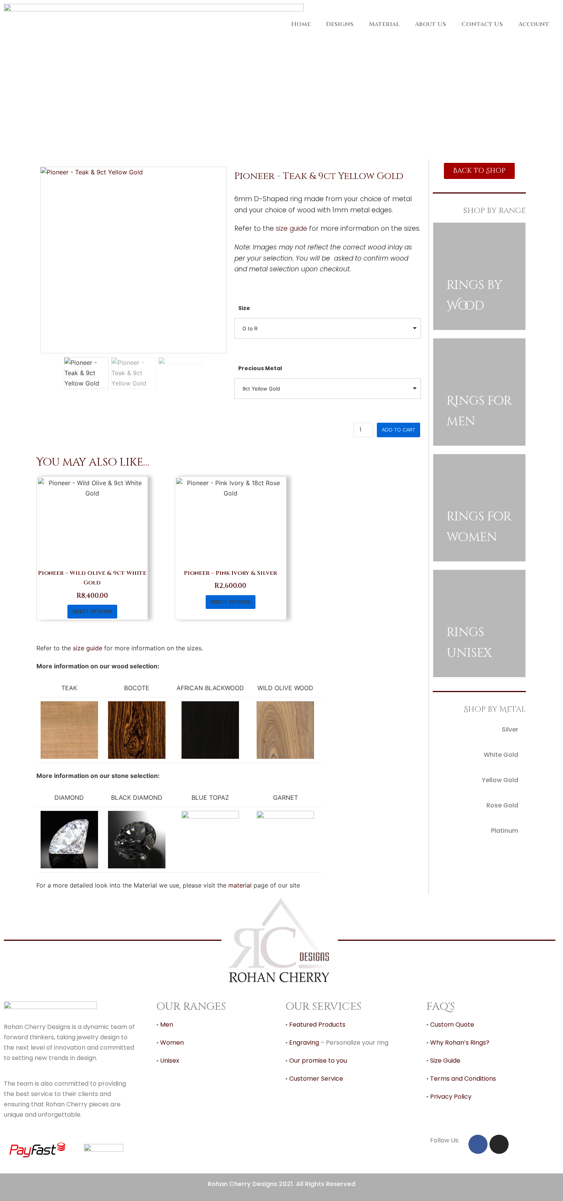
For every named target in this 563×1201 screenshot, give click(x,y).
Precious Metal (260, 368)
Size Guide (444, 1060)
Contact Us (482, 24)
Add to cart (398, 429)
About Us (430, 24)
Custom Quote (452, 1024)
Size (244, 308)
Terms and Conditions (463, 1078)
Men (166, 1024)
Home (301, 24)
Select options (92, 611)
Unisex (169, 1060)
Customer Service (316, 1078)
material (240, 885)
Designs (340, 24)
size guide (291, 228)
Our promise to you (318, 1060)
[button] (479, 171)
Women (172, 1042)
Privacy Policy (451, 1096)
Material (384, 24)
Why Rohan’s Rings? (459, 1042)
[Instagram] (499, 1144)
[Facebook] (478, 1144)
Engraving (304, 1042)
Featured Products (317, 1024)
